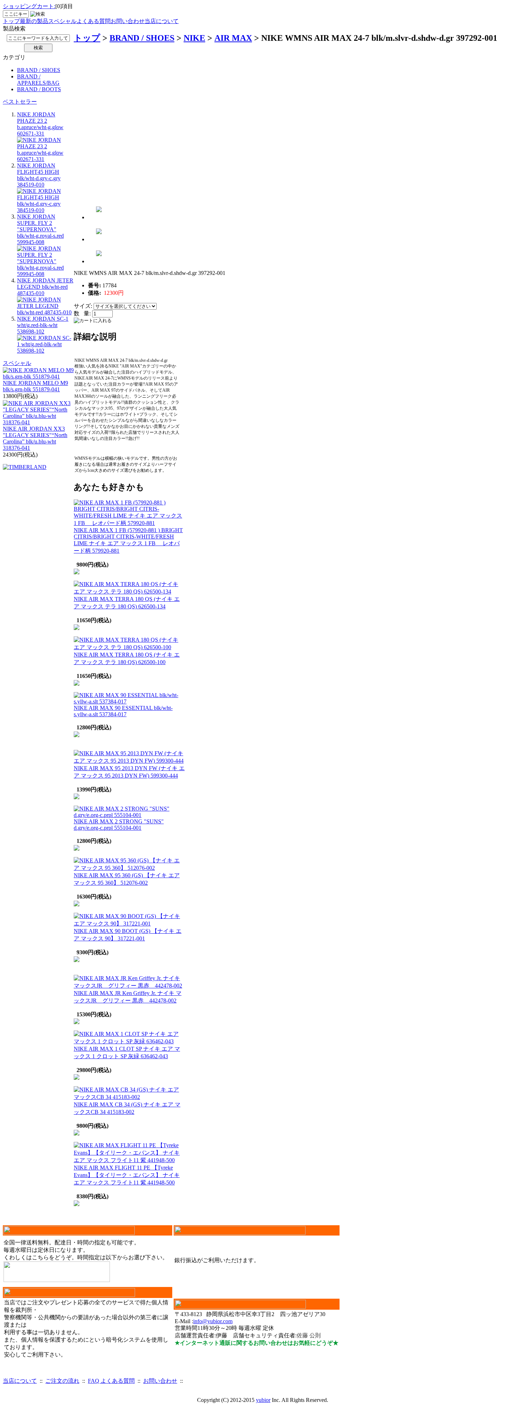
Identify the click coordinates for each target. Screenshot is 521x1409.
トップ (11, 21)
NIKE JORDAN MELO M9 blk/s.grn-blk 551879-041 (35, 386)
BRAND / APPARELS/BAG (38, 79)
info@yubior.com (213, 1321)
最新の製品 (34, 21)
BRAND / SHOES (38, 70)
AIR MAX (233, 38)
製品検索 (14, 29)
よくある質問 (94, 21)
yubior (263, 1400)
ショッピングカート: (29, 6)
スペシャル (62, 21)
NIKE (194, 38)
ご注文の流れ (62, 1381)
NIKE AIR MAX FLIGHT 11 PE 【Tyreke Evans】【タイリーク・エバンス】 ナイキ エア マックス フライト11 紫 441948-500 (127, 1175)
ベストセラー (20, 102)
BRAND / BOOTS (39, 89)
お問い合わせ (128, 21)
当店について (162, 21)
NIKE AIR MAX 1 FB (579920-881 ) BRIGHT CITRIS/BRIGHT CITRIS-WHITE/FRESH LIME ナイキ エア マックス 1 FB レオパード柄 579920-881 (128, 540)
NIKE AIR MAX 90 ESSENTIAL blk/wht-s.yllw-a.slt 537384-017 (123, 711)
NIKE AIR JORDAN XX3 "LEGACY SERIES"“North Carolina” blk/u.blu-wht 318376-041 (35, 438)
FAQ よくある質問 (111, 1381)
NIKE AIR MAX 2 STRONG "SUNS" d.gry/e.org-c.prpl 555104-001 (119, 824)
